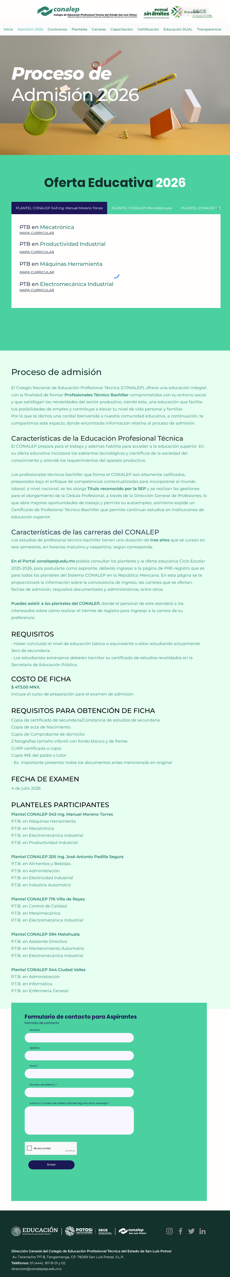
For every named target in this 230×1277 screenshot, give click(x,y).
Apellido (35, 1048)
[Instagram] (169, 1231)
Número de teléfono (42, 1084)
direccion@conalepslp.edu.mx (36, 1269)
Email (33, 1066)
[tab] (59, 208)
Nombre (35, 1030)
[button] (79, 29)
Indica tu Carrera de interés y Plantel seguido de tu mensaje (68, 1103)
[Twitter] (191, 1231)
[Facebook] (180, 1231)
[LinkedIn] (202, 1231)
